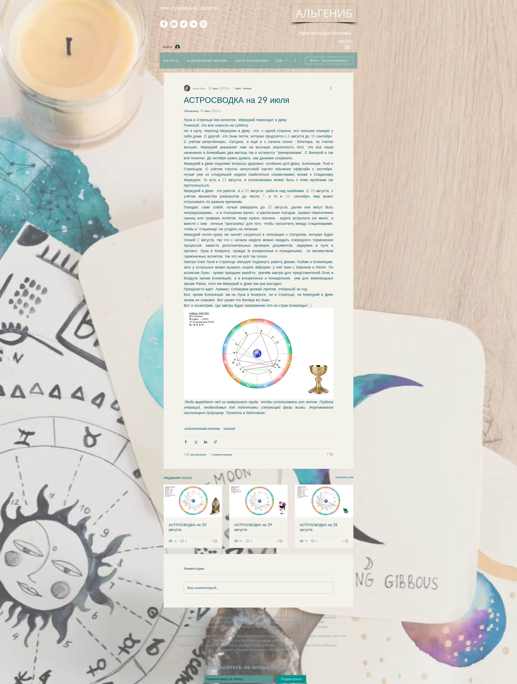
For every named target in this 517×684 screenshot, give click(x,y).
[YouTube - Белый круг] (174, 24)
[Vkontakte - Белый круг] (194, 24)
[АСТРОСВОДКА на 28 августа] (324, 501)
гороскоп (229, 428)
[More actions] (330, 88)
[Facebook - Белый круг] (164, 24)
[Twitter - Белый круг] (184, 24)
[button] (295, 60)
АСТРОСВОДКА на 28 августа (318, 527)
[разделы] (347, 47)
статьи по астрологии (251, 60)
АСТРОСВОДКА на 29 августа (253, 527)
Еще (279, 60)
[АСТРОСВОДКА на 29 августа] (258, 501)
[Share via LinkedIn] (205, 442)
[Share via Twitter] (196, 442)
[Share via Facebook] (186, 442)
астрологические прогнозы (207, 60)
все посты (171, 60)
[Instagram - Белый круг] (203, 24)
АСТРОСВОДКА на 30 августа (187, 527)
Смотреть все (344, 477)
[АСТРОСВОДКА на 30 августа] (193, 501)
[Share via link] (215, 442)
